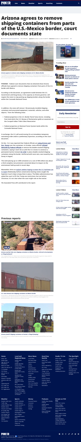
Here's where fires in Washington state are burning (61, 181)
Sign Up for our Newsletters (5, 362)
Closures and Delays (6, 409)
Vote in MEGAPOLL (47, 365)
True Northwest (46, 373)
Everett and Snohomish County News (20, 372)
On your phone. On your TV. (64, 44)
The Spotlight (73, 356)
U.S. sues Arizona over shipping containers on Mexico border (18, 293)
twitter (75, 434)
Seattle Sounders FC (20, 405)
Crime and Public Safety (73, 366)
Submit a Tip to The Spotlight (74, 373)
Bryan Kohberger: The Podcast (46, 411)
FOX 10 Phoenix (24, 38)
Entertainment (32, 368)
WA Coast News (19, 384)
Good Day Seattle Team (46, 362)
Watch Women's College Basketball (60, 419)
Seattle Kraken (18, 409)
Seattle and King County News (19, 364)
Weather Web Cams (6, 401)
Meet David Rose (73, 363)
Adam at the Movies (47, 369)
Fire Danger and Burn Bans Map (5, 415)
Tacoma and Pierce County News (20, 367)
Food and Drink (32, 370)
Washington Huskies (20, 412)
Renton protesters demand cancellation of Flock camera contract (72, 76)
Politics (30, 364)
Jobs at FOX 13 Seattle (5, 373)
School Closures (46, 378)
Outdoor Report (46, 380)
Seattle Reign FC (19, 410)
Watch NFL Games (60, 403)
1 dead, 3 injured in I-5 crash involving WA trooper (63, 159)
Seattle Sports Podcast (45, 405)
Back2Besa (45, 385)
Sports (17, 399)
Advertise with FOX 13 (6, 380)
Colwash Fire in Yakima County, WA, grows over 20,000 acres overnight (62, 153)
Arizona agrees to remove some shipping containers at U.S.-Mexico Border (22, 73)
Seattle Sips (58, 366)
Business (30, 405)
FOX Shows (4, 371)
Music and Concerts (33, 371)
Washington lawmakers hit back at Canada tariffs (62, 222)
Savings (30, 409)
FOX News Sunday (33, 385)
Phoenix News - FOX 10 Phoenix (20, 393)
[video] (76, 195)
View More (75, 149)
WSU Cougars (18, 414)
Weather (4, 399)
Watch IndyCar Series (60, 413)
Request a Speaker (6, 378)
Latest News (60, 149)
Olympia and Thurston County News (19, 376)
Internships (4, 376)
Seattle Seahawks (19, 401)
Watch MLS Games (60, 424)
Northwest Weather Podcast (47, 408)
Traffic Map (4, 403)
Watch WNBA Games (60, 422)
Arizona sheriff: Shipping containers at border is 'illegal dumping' (19, 334)
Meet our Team (5, 365)
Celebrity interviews (60, 371)
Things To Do (45, 371)
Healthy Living (31, 377)
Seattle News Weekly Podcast (47, 401)
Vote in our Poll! (61, 142)
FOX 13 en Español (33, 383)
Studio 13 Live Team (60, 360)
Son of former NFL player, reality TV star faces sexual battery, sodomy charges (63, 174)
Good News (31, 381)
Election (30, 366)
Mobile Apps (4, 360)
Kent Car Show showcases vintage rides (62, 200)
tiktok (69, 434)
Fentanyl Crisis (72, 370)
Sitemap (30, 387)
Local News (31, 358)
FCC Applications (5, 389)
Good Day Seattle (45, 357)
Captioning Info (5, 383)
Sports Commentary (20, 419)
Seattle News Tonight (18, 361)
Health (30, 375)
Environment (31, 379)
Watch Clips (58, 358)
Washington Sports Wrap (20, 417)
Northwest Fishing (19, 425)
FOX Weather (4, 421)
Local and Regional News (20, 357)
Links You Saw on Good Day (46, 382)
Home (3, 356)
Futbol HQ (17, 423)
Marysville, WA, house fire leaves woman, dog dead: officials (62, 167)
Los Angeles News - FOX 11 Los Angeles (20, 390)
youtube (59, 434)
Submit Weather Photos (46, 375)
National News (32, 362)
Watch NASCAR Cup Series (60, 410)
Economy (30, 407)
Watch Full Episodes (74, 361)
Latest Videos (61, 190)
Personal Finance (32, 401)
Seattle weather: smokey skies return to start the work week (63, 194)
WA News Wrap (32, 360)
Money (30, 399)
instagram (62, 434)
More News (32, 356)
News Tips (4, 358)
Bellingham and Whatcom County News (19, 381)
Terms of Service (69, 136)
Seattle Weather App (6, 405)
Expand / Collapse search (79, 3)
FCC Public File (5, 385)
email (78, 434)
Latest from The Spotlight (73, 359)
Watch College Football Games (59, 405)
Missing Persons (73, 369)
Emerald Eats (58, 364)
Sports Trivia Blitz (19, 421)
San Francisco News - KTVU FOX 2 (20, 387)
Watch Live (44, 360)
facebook (66, 434)
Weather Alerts (5, 407)
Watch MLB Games (60, 408)
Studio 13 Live (60, 356)
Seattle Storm (18, 407)
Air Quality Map (5, 410)
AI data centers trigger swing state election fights (63, 208)
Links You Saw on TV (6, 367)
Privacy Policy (69, 134)
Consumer (31, 373)
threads (72, 434)
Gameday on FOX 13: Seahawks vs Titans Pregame (63, 215)
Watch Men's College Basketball (60, 416)
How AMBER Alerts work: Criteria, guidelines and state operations (72, 101)
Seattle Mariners (19, 403)
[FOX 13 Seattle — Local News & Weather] (6, 3)
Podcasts (45, 399)
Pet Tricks (44, 367)
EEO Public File (5, 387)
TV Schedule (4, 369)
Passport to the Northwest (59, 368)
